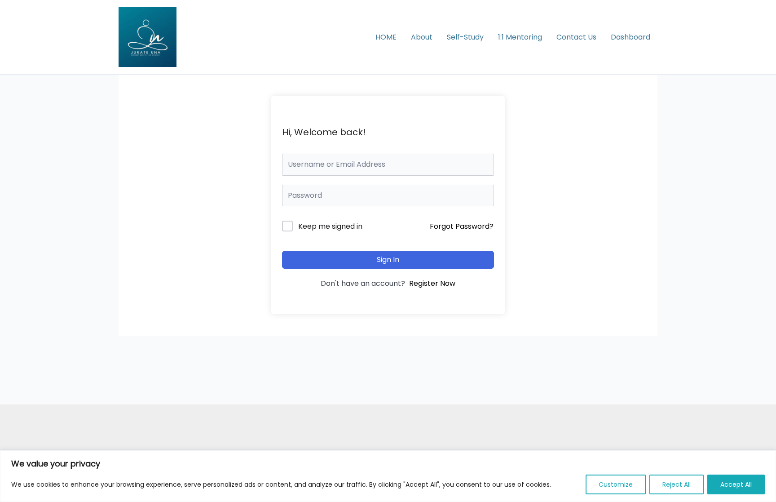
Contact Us (576, 37)
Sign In (388, 259)
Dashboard (630, 37)
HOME (386, 37)
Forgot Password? (462, 226)
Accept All (736, 484)
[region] (388, 476)
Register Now (432, 283)
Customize (616, 484)
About (421, 37)
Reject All (676, 484)
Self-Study (465, 37)
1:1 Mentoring (520, 37)
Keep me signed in (330, 226)
